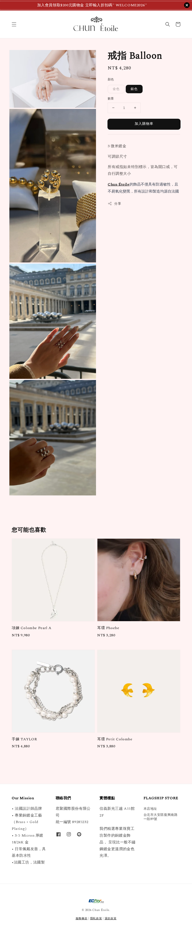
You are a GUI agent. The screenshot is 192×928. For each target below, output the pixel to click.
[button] (14, 24)
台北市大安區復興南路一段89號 (161, 816)
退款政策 (111, 918)
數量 (111, 99)
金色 (116, 88)
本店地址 (150, 809)
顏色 (111, 79)
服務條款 (82, 918)
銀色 (134, 88)
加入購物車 (144, 123)
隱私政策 (96, 918)
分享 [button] (117, 203)
